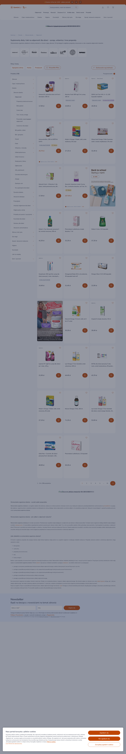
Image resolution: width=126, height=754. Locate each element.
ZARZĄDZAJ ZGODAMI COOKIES (104, 745)
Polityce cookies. (51, 742)
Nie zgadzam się (104, 739)
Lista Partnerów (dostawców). (14, 743)
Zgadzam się (104, 733)
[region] (63, 739)
